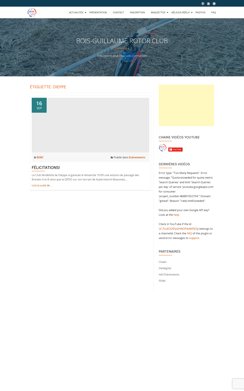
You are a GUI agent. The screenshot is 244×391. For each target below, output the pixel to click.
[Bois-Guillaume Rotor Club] (32, 12)
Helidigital (165, 268)
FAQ (213, 12)
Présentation (98, 12)
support (194, 238)
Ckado (162, 262)
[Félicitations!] (90, 125)
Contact (118, 12)
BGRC (40, 157)
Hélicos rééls (180, 12)
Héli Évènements (169, 274)
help (176, 215)
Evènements (137, 157)
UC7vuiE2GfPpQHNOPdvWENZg (179, 229)
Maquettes (158, 12)
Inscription (137, 12)
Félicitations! (46, 167)
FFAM (162, 281)
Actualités (76, 12)
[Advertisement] (186, 105)
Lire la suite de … (42, 185)
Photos (200, 12)
